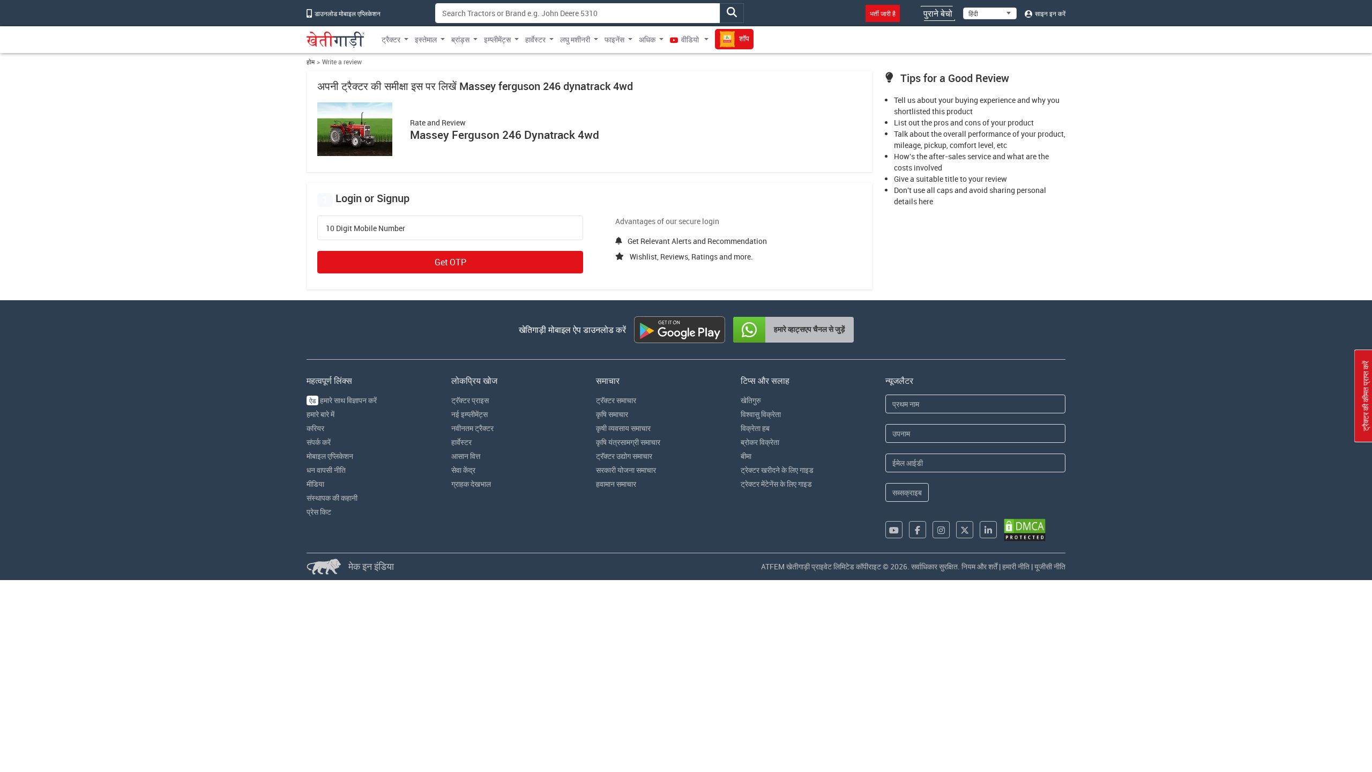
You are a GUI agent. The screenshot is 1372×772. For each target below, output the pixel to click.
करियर (315, 428)
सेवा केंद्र (463, 470)
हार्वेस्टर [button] (535, 39)
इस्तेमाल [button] (426, 39)
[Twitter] (964, 529)
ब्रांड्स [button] (460, 39)
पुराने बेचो (937, 13)
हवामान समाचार (616, 484)
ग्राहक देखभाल (471, 484)
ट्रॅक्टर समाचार (616, 400)
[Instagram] (941, 529)
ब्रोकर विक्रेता (760, 442)
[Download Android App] (679, 329)
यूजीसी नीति (1049, 566)
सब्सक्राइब (907, 492)
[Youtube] (894, 529)
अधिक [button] (647, 39)
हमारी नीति (1016, 566)
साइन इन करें (1049, 13)
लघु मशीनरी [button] (575, 39)
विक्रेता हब (755, 428)
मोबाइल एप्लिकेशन (330, 456)
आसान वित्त (465, 456)
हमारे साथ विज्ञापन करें (343, 400)
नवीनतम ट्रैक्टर (472, 428)
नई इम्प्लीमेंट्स (469, 414)
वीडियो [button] (690, 39)
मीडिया (315, 484)
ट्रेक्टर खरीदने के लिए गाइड (777, 470)
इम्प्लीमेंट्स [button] (497, 39)
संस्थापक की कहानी (332, 498)
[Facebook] (917, 529)
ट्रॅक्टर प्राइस (470, 400)
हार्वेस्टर (461, 442)
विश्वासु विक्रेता (761, 414)
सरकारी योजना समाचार (626, 470)
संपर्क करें (319, 442)
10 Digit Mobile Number (365, 228)
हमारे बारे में (320, 414)
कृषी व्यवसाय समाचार (623, 428)
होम (311, 62)
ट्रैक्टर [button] (391, 39)
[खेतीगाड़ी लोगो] (336, 39)
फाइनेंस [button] (614, 39)
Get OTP (450, 262)
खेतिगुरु (751, 400)
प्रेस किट (319, 512)
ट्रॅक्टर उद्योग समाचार (624, 456)
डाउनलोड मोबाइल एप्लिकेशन (347, 13)
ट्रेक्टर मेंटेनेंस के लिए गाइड (776, 484)
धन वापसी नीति (326, 470)
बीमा (746, 456)
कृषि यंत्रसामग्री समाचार (628, 442)
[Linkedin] (988, 529)
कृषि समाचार (612, 414)
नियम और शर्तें (979, 566)
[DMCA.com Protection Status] (1024, 530)
